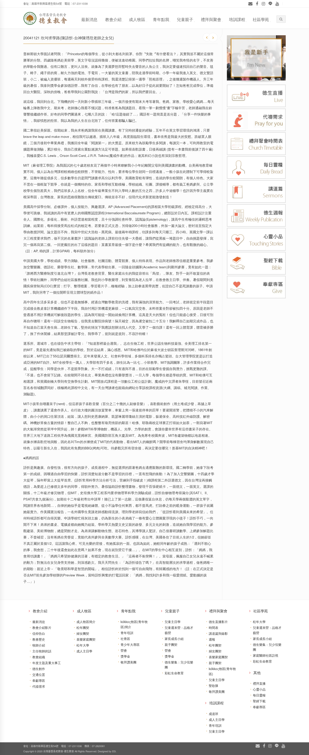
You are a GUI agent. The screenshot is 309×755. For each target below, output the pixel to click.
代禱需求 (38, 686)
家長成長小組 (174, 638)
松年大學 (82, 645)
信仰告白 (38, 633)
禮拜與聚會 (211, 19)
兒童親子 (185, 19)
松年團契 (82, 627)
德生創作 (38, 668)
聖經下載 (259, 701)
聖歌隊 (213, 685)
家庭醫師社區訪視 (265, 655)
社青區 (125, 638)
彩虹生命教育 (174, 673)
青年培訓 (127, 632)
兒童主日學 (173, 621)
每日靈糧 (259, 695)
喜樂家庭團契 (85, 639)
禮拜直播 (259, 683)
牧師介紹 (38, 645)
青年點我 (161, 19)
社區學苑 (261, 19)
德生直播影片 (218, 621)
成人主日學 (84, 651)
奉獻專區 (38, 680)
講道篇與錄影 (218, 633)
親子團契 (171, 644)
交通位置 (38, 674)
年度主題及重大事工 (46, 663)
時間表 (213, 627)
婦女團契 (82, 633)
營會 (124, 650)
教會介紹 (113, 19)
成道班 (213, 713)
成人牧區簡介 (85, 621)
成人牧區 (137, 19)
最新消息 (89, 19)
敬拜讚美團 (128, 662)
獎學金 (125, 656)
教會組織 (38, 657)
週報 (212, 639)
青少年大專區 (130, 644)
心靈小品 (259, 689)
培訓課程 (237, 19)
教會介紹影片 (41, 627)
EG (114, 751)
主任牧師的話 (41, 651)
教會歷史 (38, 639)
